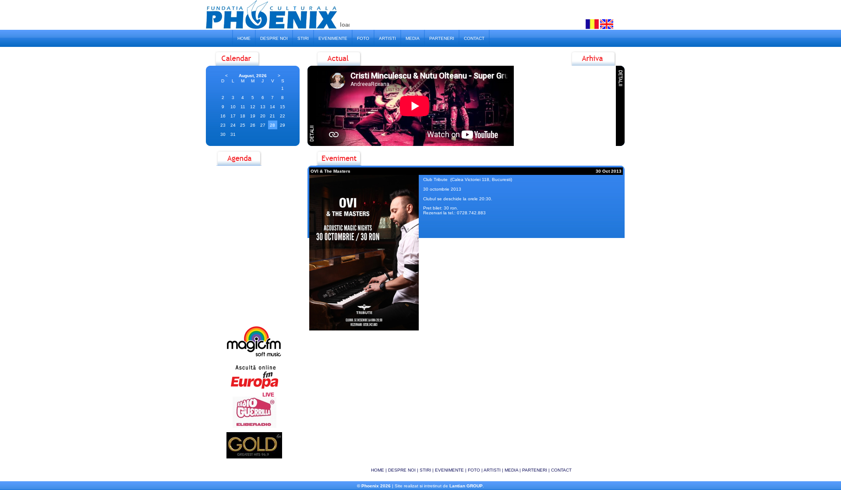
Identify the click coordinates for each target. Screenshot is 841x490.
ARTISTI (387, 38)
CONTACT (474, 38)
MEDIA (413, 38)
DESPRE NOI (274, 38)
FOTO (363, 38)
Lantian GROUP (466, 485)
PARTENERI (441, 38)
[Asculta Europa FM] (254, 388)
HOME (244, 38)
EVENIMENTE (332, 38)
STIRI (303, 38)
